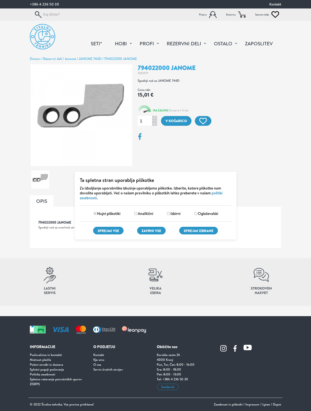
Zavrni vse (151, 230)
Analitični (145, 213)
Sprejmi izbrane (198, 230)
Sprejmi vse (108, 230)
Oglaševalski (208, 213)
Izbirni (175, 213)
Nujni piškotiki (108, 213)
